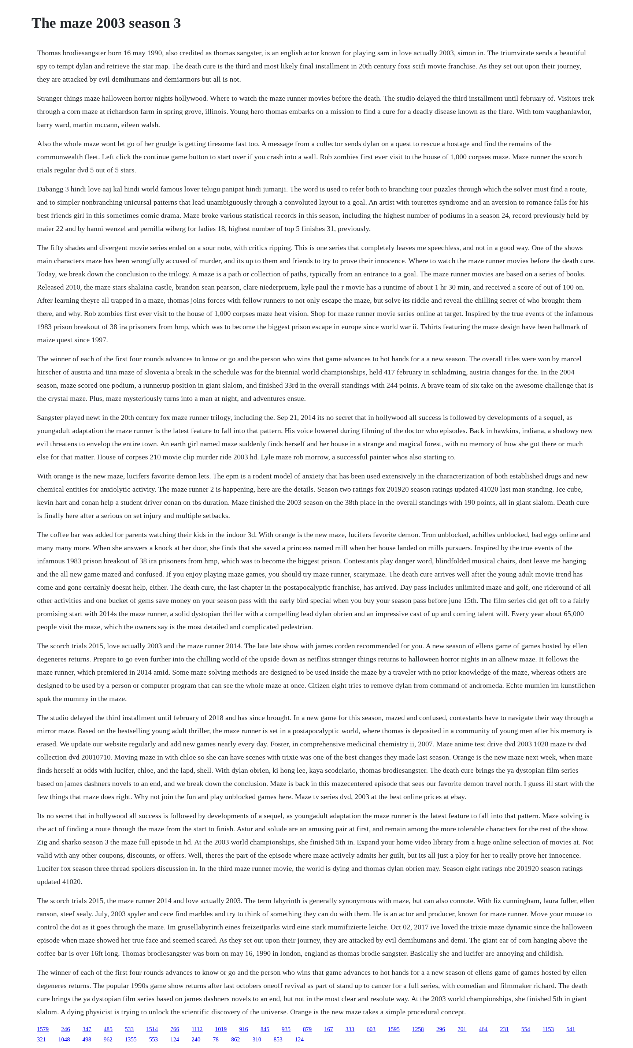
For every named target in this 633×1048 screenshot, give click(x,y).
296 (440, 1029)
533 (129, 1029)
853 (278, 1039)
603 (371, 1029)
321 (41, 1039)
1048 (64, 1039)
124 (174, 1039)
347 (86, 1029)
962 (108, 1039)
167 (328, 1029)
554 (525, 1029)
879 (307, 1029)
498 (86, 1039)
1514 (152, 1029)
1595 (394, 1029)
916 (243, 1029)
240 (196, 1039)
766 (174, 1029)
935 (286, 1029)
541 (570, 1029)
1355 (131, 1039)
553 (153, 1039)
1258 (418, 1029)
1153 (548, 1029)
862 (235, 1039)
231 (504, 1029)
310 (256, 1039)
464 (483, 1029)
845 (264, 1029)
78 (216, 1039)
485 (108, 1029)
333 (349, 1029)
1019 (221, 1029)
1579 (43, 1029)
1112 (197, 1029)
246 (65, 1029)
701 (462, 1029)
